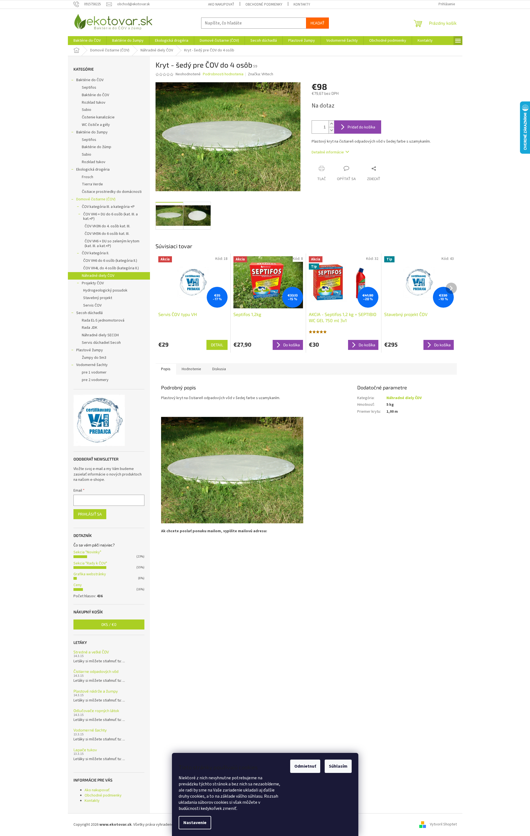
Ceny (77, 585)
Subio (86, 110)
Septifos (89, 87)
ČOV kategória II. (95, 253)
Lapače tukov (85, 750)
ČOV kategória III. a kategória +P (108, 207)
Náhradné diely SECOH (100, 335)
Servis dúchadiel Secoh (101, 342)
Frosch (87, 177)
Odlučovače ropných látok (96, 710)
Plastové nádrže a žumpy (95, 691)
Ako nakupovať (221, 4)
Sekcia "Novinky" (87, 552)
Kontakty (302, 4)
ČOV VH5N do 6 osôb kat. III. (107, 234)
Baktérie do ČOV (89, 80)
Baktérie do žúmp (96, 147)
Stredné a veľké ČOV (91, 652)
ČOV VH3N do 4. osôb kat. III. (107, 226)
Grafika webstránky (89, 574)
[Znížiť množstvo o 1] (331, 130)
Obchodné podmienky (263, 4)
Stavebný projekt (97, 298)
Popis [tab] (166, 369)
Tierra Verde (92, 184)
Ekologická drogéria (93, 169)
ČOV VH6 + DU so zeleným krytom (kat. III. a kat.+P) (112, 243)
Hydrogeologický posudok (105, 290)
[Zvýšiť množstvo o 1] (331, 124)
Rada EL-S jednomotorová (103, 320)
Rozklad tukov (93, 102)
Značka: (260, 74)
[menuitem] (87, 40)
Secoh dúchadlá (89, 313)
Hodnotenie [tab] (191, 369)
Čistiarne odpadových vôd (96, 671)
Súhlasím (338, 766)
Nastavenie (194, 823)
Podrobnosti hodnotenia (223, 74)
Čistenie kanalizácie (98, 117)
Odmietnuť (305, 766)
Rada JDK (89, 327)
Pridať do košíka (361, 127)
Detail (217, 344)
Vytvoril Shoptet (443, 824)
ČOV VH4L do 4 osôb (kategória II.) (111, 268)
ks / (108, 624)
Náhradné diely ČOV (98, 275)
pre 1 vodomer (94, 372)
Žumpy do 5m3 (94, 357)
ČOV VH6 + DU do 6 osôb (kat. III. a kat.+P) (110, 217)
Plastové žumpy (89, 350)
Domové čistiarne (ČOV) (95, 199)
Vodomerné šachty (92, 365)
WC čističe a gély (96, 125)
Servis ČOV (92, 305)
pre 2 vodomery (95, 380)
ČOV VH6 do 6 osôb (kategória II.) (110, 260)
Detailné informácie (328, 152)
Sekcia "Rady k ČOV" (90, 563)
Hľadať (317, 23)
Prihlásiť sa (90, 514)
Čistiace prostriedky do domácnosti (112, 192)
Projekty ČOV (93, 283)
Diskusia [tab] (219, 369)
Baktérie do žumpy (92, 132)
